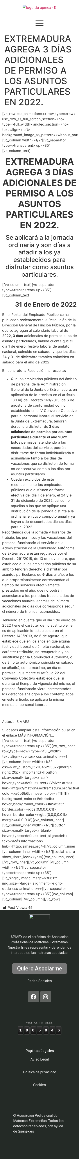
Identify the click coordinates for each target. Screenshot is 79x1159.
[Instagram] (45, 996)
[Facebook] (33, 996)
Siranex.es (26, 1131)
